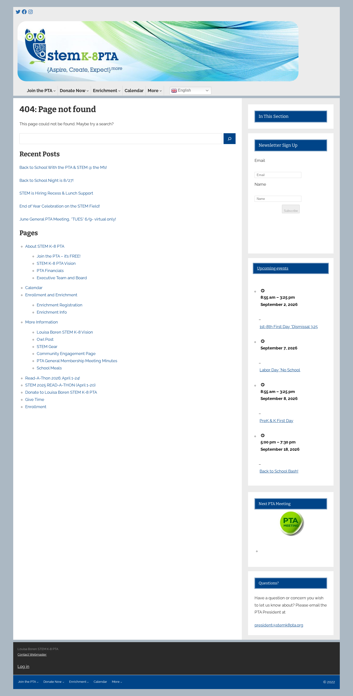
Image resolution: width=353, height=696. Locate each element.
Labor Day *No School (280, 369)
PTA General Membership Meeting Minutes (77, 360)
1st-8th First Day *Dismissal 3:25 (289, 326)
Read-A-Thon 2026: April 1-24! (52, 378)
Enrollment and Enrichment (51, 294)
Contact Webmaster (32, 654)
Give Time (34, 399)
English (184, 90)
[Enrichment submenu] (119, 90)
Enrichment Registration (59, 305)
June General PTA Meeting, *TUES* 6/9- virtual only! (67, 219)
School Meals (49, 368)
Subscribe (291, 211)
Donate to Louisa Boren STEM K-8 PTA (61, 392)
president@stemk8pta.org (279, 625)
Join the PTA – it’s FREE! (58, 256)
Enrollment (35, 406)
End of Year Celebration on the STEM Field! (59, 206)
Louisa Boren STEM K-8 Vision (65, 332)
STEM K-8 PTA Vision (56, 263)
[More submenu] (160, 90)
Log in (23, 666)
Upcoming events (272, 268)
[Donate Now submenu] (87, 90)
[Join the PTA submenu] (54, 90)
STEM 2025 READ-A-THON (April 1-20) (60, 385)
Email (260, 160)
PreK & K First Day (276, 420)
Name (260, 184)
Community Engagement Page (66, 353)
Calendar (34, 287)
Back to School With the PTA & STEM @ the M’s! (63, 167)
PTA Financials (50, 270)
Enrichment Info (52, 312)
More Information (41, 322)
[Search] (230, 138)
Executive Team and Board (62, 277)
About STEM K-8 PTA (44, 246)
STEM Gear (47, 346)
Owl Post (45, 339)
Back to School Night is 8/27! (46, 180)
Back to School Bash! (279, 471)
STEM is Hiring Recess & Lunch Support (56, 193)
